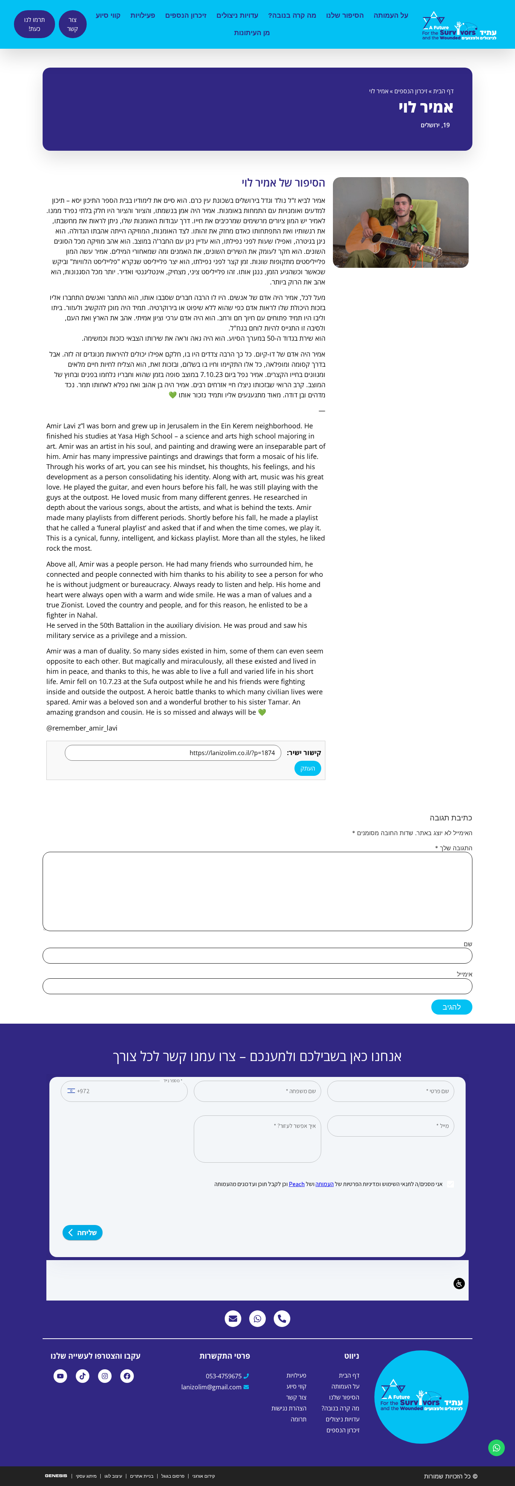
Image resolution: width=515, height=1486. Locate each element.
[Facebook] (127, 1376)
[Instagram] (105, 1376)
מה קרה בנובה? (292, 15)
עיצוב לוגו (113, 1476)
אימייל (464, 974)
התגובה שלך (453, 848)
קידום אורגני (203, 1476)
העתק (307, 768)
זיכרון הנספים (186, 15)
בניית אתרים (141, 1476)
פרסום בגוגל (172, 1476)
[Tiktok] (82, 1376)
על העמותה (391, 15)
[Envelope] (233, 1318)
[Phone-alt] (282, 1318)
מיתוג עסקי (86, 1476)
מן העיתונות (252, 33)
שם (468, 944)
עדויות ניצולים (237, 15)
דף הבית (443, 91)
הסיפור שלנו (345, 15)
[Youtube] (60, 1376)
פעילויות (142, 15)
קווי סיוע (108, 15)
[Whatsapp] (257, 1318)
